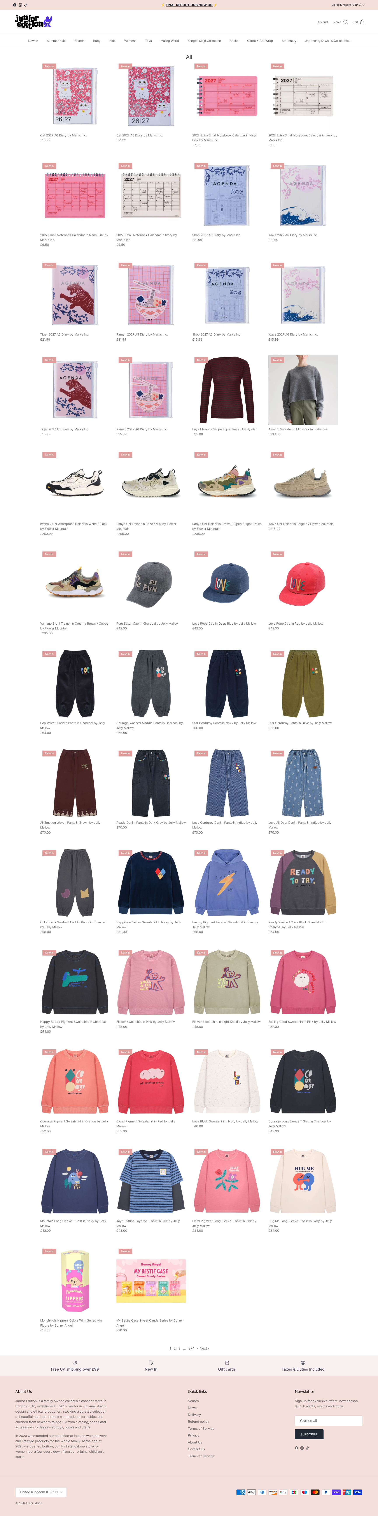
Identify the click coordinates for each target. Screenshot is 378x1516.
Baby (97, 40)
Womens (130, 40)
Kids (112, 40)
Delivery (194, 1415)
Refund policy (198, 1421)
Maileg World (170, 40)
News (192, 1408)
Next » (205, 1348)
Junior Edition (33, 1503)
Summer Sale (56, 40)
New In (33, 40)
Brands (79, 40)
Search (193, 1401)
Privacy (193, 1435)
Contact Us (196, 1449)
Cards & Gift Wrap (260, 40)
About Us (195, 1442)
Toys (148, 40)
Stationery (289, 40)
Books (234, 40)
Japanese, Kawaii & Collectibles (327, 40)
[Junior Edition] (33, 22)
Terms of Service (201, 1428)
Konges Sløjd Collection (204, 40)
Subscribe (309, 1434)
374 (191, 1348)
